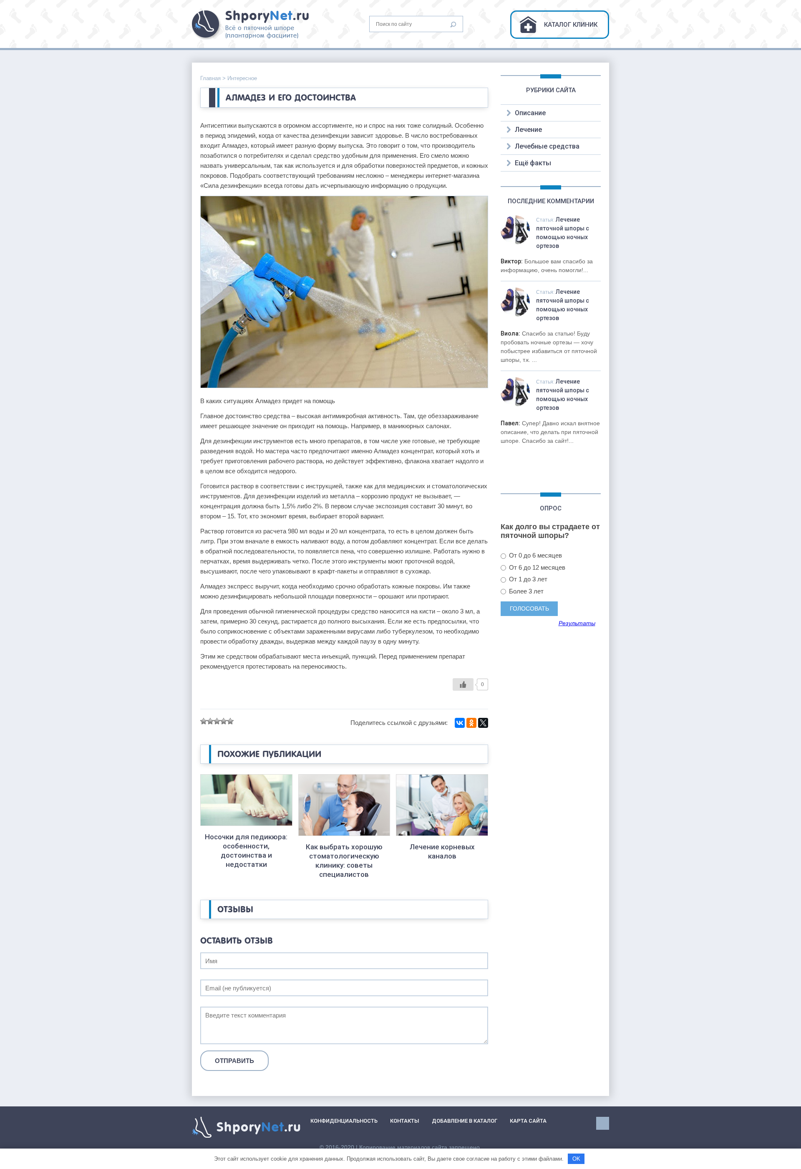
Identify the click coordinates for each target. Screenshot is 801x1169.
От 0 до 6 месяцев (534, 555)
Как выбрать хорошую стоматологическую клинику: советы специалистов (344, 861)
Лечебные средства (547, 146)
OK (576, 1159)
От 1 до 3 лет (527, 579)
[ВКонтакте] (460, 723)
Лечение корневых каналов (442, 851)
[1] (203, 721)
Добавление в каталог (464, 1121)
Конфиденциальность (344, 1121)
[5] (230, 721)
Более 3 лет (525, 591)
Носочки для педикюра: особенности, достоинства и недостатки (246, 851)
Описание (530, 113)
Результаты (577, 623)
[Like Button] (463, 684)
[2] (210, 721)
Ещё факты (533, 163)
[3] (217, 721)
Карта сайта (528, 1121)
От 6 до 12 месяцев (536, 567)
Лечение (528, 130)
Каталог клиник (570, 24)
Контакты (404, 1121)
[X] (483, 723)
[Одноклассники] (471, 723)
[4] (223, 721)
